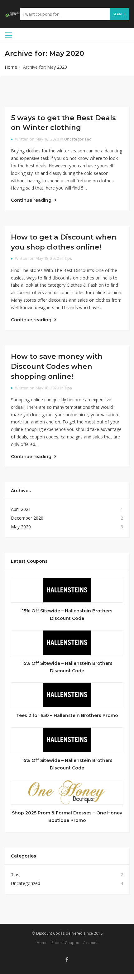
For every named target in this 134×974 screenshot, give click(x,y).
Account (90, 942)
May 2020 (21, 527)
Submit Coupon (65, 942)
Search (119, 14)
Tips (68, 258)
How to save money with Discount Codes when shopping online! (57, 366)
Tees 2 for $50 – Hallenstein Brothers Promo (67, 715)
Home (11, 67)
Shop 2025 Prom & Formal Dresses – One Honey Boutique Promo (67, 816)
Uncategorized (78, 139)
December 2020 (27, 518)
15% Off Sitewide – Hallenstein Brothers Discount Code (67, 614)
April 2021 (21, 509)
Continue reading (32, 200)
